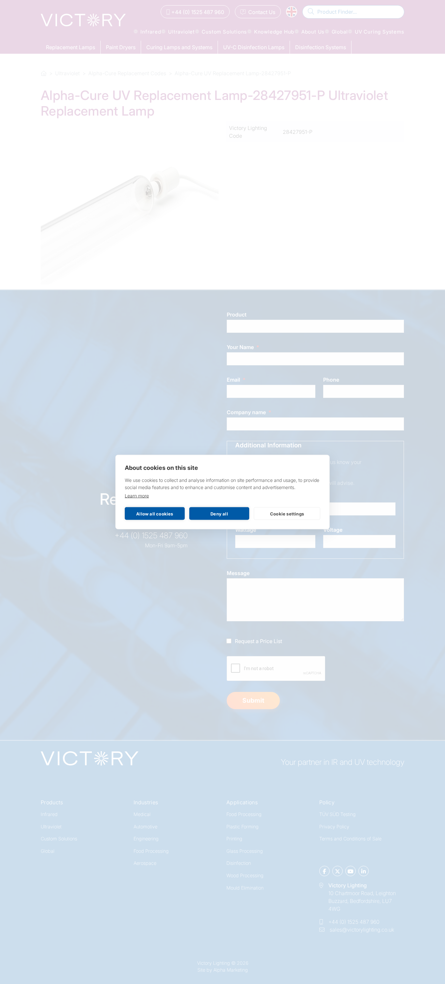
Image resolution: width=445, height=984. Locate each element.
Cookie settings (287, 513)
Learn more (137, 496)
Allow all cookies (154, 513)
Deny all (219, 513)
